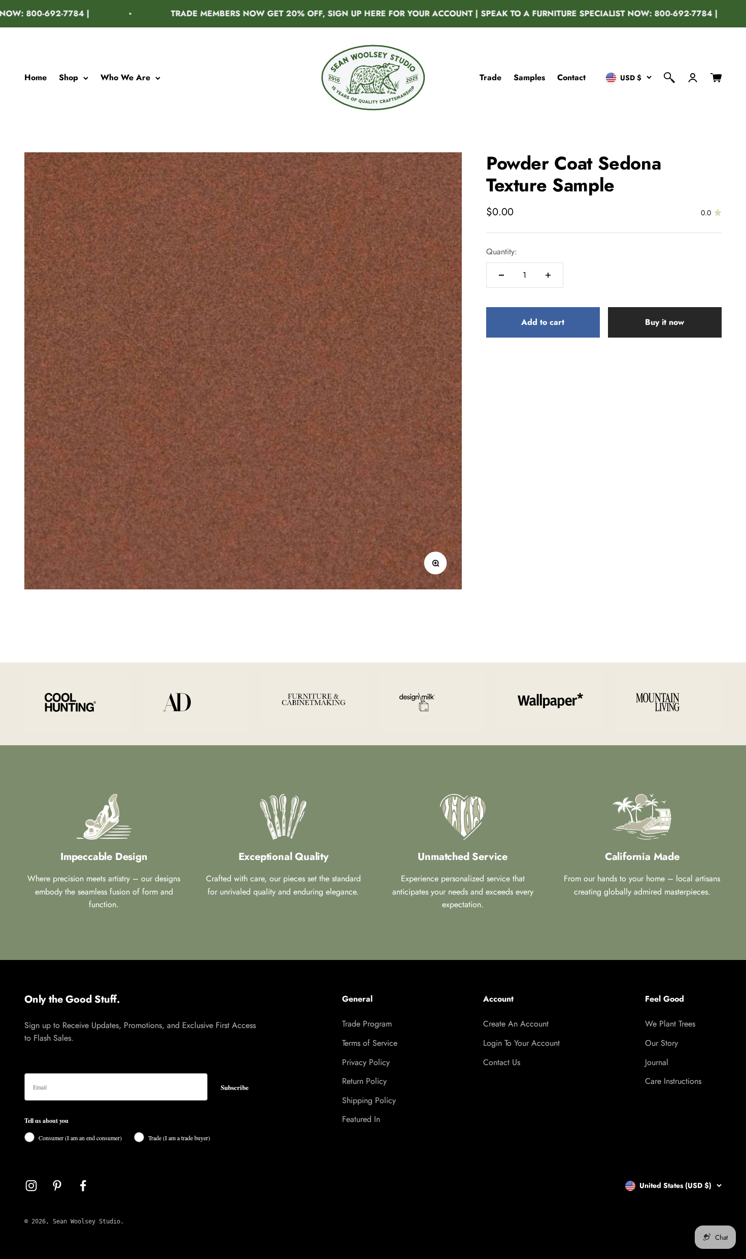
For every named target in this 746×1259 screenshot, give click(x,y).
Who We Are (125, 77)
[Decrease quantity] (501, 275)
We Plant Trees (670, 1024)
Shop (68, 77)
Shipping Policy (369, 1100)
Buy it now (664, 322)
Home (35, 77)
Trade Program (367, 1024)
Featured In (361, 1119)
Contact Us (501, 1062)
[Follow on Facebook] (83, 1185)
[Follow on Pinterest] (57, 1185)
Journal (656, 1062)
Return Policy (364, 1081)
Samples (529, 77)
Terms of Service (369, 1043)
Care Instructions (673, 1081)
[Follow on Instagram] (31, 1185)
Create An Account (516, 1024)
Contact (571, 77)
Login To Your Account (521, 1043)
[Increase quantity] (548, 275)
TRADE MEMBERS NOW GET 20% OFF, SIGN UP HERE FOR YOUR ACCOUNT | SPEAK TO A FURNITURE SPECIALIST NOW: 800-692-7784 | (427, 13)
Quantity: (501, 251)
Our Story (661, 1043)
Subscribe (235, 1087)
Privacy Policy (366, 1062)
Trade (490, 77)
